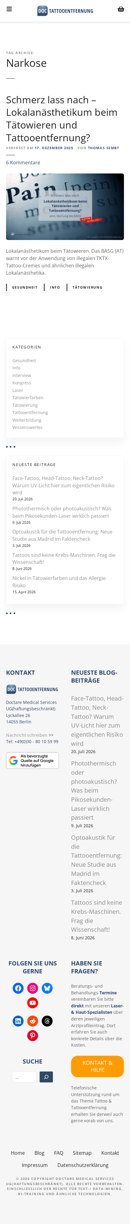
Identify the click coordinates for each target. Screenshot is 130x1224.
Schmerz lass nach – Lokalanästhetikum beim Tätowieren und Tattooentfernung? (62, 118)
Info (55, 287)
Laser (17, 390)
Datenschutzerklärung (83, 1165)
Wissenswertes (27, 427)
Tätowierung (87, 287)
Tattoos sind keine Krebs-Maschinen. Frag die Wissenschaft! (63, 559)
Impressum (35, 1165)
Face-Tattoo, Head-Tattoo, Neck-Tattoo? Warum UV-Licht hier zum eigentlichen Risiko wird (63, 485)
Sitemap (82, 1153)
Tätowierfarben (28, 397)
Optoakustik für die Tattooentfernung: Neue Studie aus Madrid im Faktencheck (62, 535)
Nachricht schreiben (26, 735)
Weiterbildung (26, 420)
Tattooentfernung (30, 412)
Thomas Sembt (103, 148)
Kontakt (110, 1153)
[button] (11, 1213)
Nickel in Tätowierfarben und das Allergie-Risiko (59, 582)
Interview (21, 375)
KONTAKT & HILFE (97, 1066)
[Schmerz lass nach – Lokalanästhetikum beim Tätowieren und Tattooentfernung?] (65, 177)
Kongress (21, 383)
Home (18, 1153)
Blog (39, 1153)
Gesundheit (25, 287)
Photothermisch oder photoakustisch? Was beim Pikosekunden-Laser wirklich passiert (61, 512)
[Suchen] (46, 1076)
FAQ (58, 1153)
